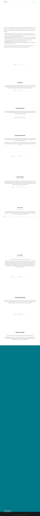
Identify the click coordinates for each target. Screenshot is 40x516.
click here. (17, 450)
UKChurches (24, 514)
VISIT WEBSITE (7, 511)
